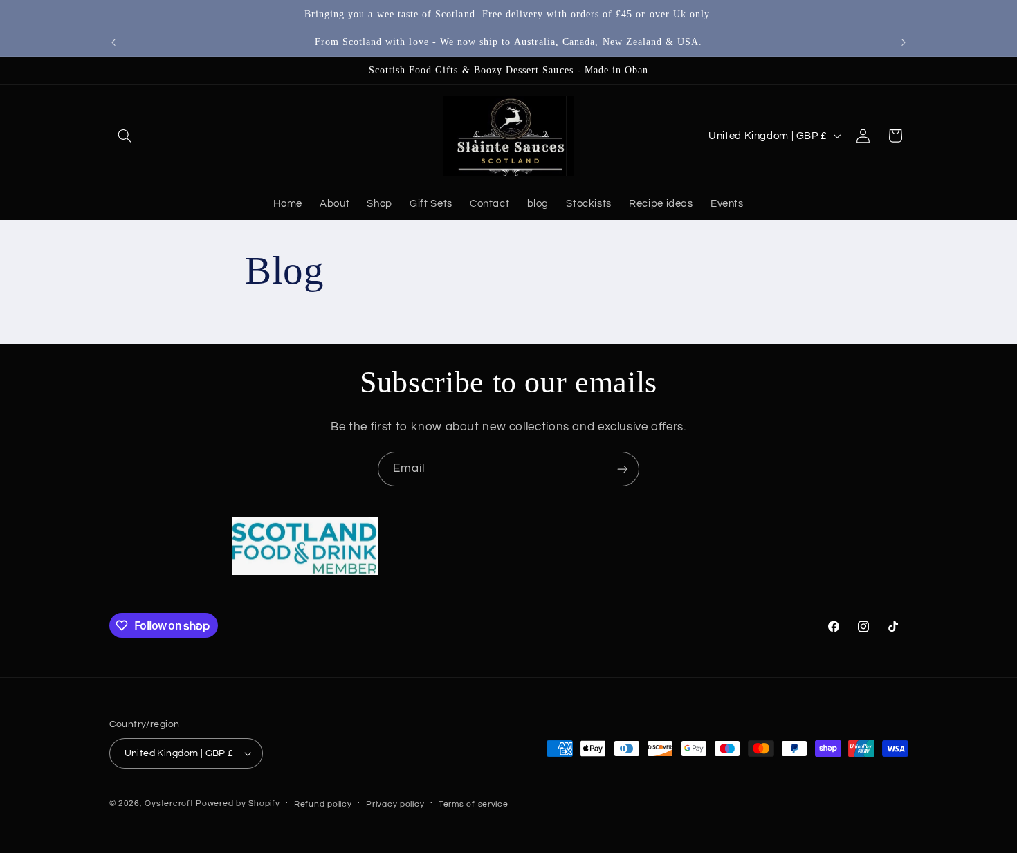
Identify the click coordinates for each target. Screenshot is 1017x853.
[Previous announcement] (113, 42)
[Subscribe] (623, 469)
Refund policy (323, 804)
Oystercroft (169, 803)
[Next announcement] (903, 42)
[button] (125, 136)
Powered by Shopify (238, 803)
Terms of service (473, 804)
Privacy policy (395, 804)
